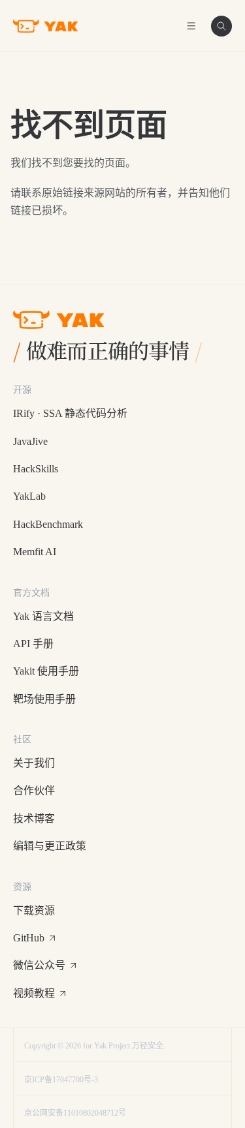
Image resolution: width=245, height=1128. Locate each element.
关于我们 (34, 763)
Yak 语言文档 (43, 616)
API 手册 (33, 643)
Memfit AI (34, 551)
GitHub (28, 937)
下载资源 (34, 910)
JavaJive (30, 441)
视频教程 (34, 993)
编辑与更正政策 (49, 845)
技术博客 (34, 818)
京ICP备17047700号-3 (61, 1079)
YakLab (29, 496)
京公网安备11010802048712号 (75, 1113)
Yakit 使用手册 (46, 671)
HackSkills (35, 468)
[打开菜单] (191, 26)
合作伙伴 (34, 790)
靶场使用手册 (44, 699)
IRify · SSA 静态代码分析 (70, 413)
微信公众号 (39, 965)
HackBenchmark (48, 524)
